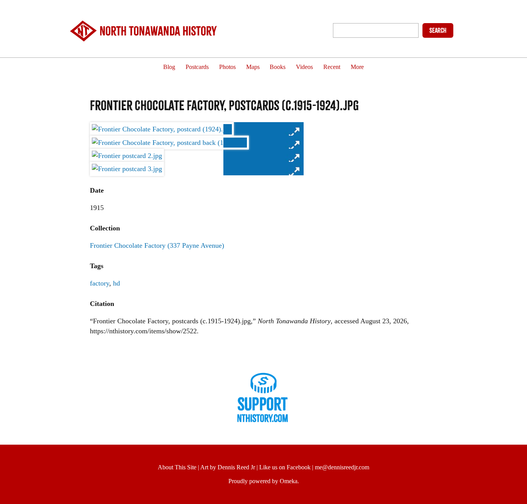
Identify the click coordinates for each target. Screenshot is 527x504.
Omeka (288, 481)
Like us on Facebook (285, 467)
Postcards (197, 67)
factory (99, 283)
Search (437, 30)
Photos (227, 67)
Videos (304, 67)
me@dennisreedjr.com (342, 467)
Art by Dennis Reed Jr (227, 467)
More (357, 67)
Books (277, 67)
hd (116, 283)
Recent (331, 67)
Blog (169, 67)
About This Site (177, 467)
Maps (253, 67)
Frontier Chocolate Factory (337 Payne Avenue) (157, 245)
